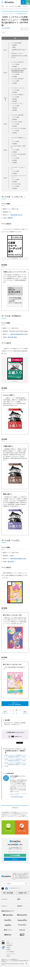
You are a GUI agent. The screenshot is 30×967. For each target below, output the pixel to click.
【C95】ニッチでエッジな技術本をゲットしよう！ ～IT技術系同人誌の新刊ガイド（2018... (15, 763)
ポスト (20, 743)
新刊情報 (14, 76)
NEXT (25, 711)
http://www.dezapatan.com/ (18, 558)
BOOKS (19, 906)
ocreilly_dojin (13, 337)
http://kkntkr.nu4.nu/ (16, 215)
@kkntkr (10, 218)
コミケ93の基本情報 (16, 43)
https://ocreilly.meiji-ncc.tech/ (19, 334)
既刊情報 (14, 66)
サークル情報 (15, 64)
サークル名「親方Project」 (17, 78)
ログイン (16, 859)
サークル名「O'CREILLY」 (17, 94)
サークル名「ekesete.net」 (18, 62)
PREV (5, 711)
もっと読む (6, 766)
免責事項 (8, 947)
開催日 (14, 47)
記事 (18, 899)
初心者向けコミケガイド (17, 53)
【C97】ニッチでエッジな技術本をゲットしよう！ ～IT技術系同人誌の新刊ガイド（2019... (15, 756)
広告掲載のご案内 (22, 893)
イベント (4, 906)
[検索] (3, 6)
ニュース (4, 899)
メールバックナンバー (16, 851)
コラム (3, 32)
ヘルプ (7, 940)
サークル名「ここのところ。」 (18, 88)
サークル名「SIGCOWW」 (17, 115)
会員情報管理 (9, 945)
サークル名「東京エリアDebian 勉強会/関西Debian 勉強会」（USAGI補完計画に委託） (19, 70)
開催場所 (14, 45)
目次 (15, 38)
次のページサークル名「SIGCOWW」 (15, 703)
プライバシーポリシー (11, 953)
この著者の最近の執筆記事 (16, 797)
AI (6, 6)
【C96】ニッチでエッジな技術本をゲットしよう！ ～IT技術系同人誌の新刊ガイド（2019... (15, 759)
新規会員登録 (15, 855)
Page (5, 50)
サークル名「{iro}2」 (16, 184)
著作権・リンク (9, 943)
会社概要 (8, 949)
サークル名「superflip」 (17, 121)
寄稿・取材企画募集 (8, 893)
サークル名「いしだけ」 (17, 103)
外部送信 (8, 956)
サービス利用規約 (10, 951)
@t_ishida (11, 561)
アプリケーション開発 (15, 6)
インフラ (24, 6)
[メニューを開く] (2, 2)
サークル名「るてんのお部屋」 (18, 128)
